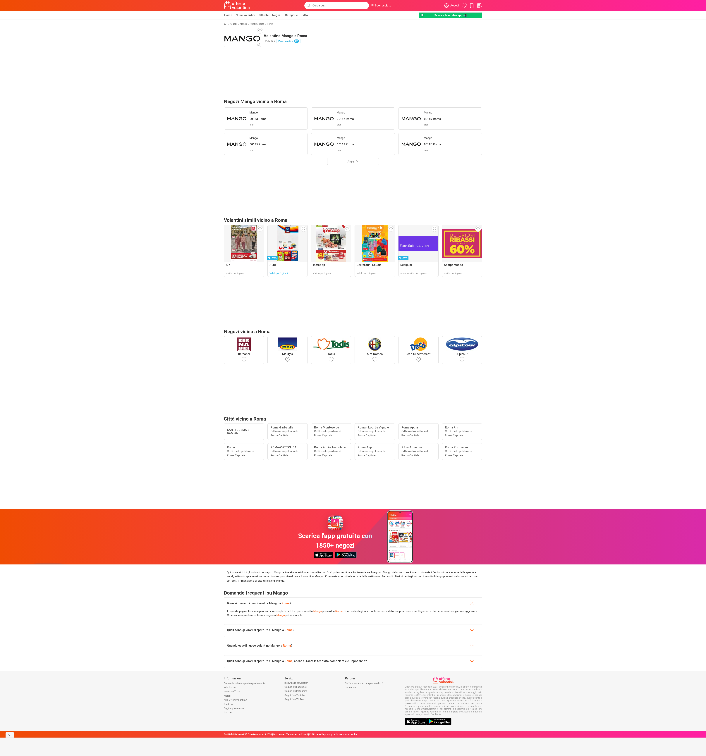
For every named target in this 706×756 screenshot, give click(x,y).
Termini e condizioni (297, 734)
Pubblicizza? (231, 687)
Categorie (291, 15)
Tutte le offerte (232, 691)
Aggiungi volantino (234, 708)
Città (304, 15)
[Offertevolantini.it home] (237, 5)
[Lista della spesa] (479, 5)
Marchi (227, 695)
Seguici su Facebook (295, 687)
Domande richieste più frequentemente (244, 683)
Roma (286, 603)
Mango (243, 24)
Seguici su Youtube (294, 695)
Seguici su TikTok (294, 699)
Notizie (227, 712)
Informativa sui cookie (345, 734)
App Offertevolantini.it (235, 699)
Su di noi (228, 704)
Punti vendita (257, 24)
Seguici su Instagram (295, 691)
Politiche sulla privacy (320, 734)
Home (228, 15)
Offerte (264, 15)
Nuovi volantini (245, 15)
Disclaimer (278, 734)
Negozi (276, 15)
